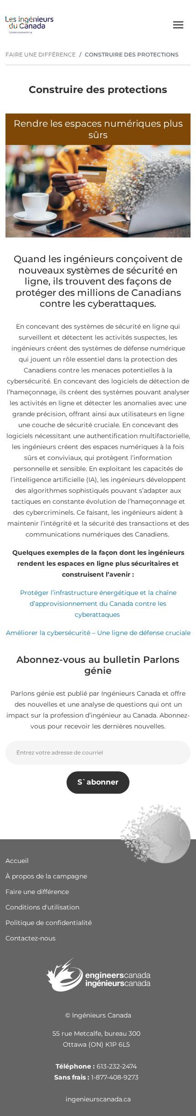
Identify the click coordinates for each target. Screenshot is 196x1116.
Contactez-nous (30, 938)
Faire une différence (37, 892)
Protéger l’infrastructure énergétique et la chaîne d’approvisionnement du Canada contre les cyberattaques (98, 604)
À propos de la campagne (46, 876)
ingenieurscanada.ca (98, 1099)
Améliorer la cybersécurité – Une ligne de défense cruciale (98, 633)
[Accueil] (29, 24)
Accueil (17, 861)
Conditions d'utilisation (42, 907)
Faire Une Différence (40, 54)
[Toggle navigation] (178, 24)
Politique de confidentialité (48, 923)
